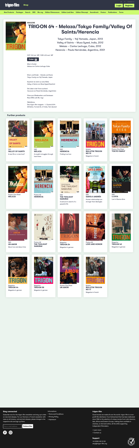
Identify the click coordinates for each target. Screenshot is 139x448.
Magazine (31, 23)
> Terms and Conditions (55, 414)
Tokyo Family (118, 151)
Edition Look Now (68, 12)
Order (31, 59)
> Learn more (96, 430)
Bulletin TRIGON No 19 (94, 152)
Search (27, 12)
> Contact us (96, 433)
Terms (121, 12)
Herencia (64, 151)
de (121, 2)
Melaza (38, 151)
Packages (19, 12)
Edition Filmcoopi (82, 12)
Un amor (12, 244)
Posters (103, 12)
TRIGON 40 (117, 244)
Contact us (131, 2)
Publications (112, 12)
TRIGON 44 (13, 287)
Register (129, 5)
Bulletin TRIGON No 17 (94, 288)
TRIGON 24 (65, 244)
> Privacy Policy (53, 417)
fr (124, 2)
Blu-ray (40, 12)
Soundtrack (94, 12)
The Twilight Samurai (66, 198)
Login (118, 5)
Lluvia (115, 196)
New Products (9, 12)
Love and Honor (94, 244)
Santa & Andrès (93, 197)
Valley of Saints (16, 151)
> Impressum (52, 419)
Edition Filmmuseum (52, 12)
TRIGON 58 (39, 287)
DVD (33, 12)
